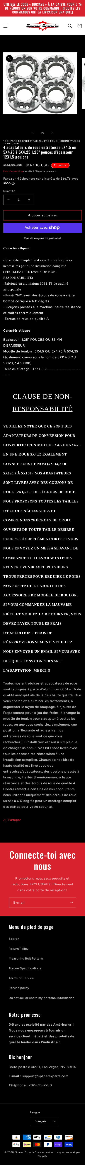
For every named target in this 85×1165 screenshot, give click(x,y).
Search (14, 939)
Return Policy (19, 949)
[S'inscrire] (71, 903)
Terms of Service (21, 978)
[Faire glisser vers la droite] (52, 133)
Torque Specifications (25, 968)
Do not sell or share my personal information (41, 998)
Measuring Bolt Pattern (26, 958)
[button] (5, 26)
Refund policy (19, 988)
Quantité (9, 191)
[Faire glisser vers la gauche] (33, 133)
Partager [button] (14, 820)
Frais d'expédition (13, 171)
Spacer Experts (24, 1152)
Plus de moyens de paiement (42, 238)
